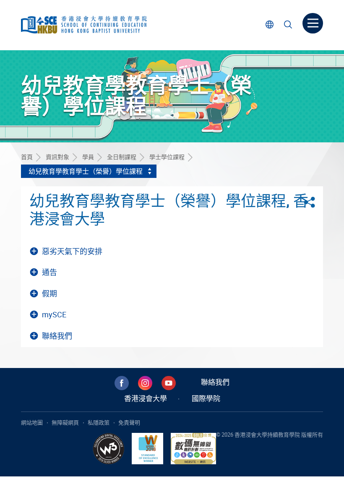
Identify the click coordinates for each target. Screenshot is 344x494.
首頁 (27, 157)
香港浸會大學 (145, 398)
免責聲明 (129, 422)
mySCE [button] (54, 314)
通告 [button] (49, 272)
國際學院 (206, 398)
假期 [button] (49, 293)
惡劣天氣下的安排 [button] (72, 251)
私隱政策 (98, 422)
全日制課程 (121, 157)
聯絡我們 (215, 382)
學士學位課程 (167, 157)
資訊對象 (57, 157)
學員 (88, 157)
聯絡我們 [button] (57, 336)
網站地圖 (32, 422)
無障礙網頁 (65, 422)
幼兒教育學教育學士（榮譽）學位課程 (86, 171)
